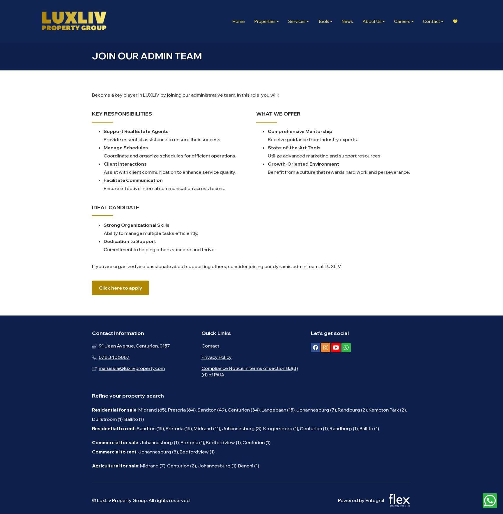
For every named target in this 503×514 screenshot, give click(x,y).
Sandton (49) (211, 410)
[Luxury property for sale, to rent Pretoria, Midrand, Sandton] (73, 21)
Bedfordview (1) (223, 442)
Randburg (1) (344, 428)
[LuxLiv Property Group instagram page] (325, 347)
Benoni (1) (248, 466)
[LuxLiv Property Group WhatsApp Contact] (490, 501)
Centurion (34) (244, 410)
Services (297, 21)
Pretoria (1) (192, 442)
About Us (372, 21)
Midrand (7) (152, 466)
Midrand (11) (207, 428)
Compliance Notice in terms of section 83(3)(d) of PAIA (249, 371)
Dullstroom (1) (107, 419)
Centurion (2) (181, 466)
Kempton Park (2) (387, 410)
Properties (265, 21)
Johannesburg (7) (316, 410)
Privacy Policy (216, 357)
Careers (402, 21)
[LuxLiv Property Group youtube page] (336, 347)
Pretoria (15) (179, 428)
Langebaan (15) (278, 410)
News (347, 21)
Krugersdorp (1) (280, 428)
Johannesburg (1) (159, 442)
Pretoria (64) (182, 410)
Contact (432, 21)
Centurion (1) (314, 428)
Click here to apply (120, 288)
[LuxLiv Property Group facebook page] (315, 347)
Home (238, 21)
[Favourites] (455, 21)
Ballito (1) (134, 419)
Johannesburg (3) (241, 428)
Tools (324, 21)
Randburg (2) (352, 410)
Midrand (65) (152, 410)
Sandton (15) (150, 428)
